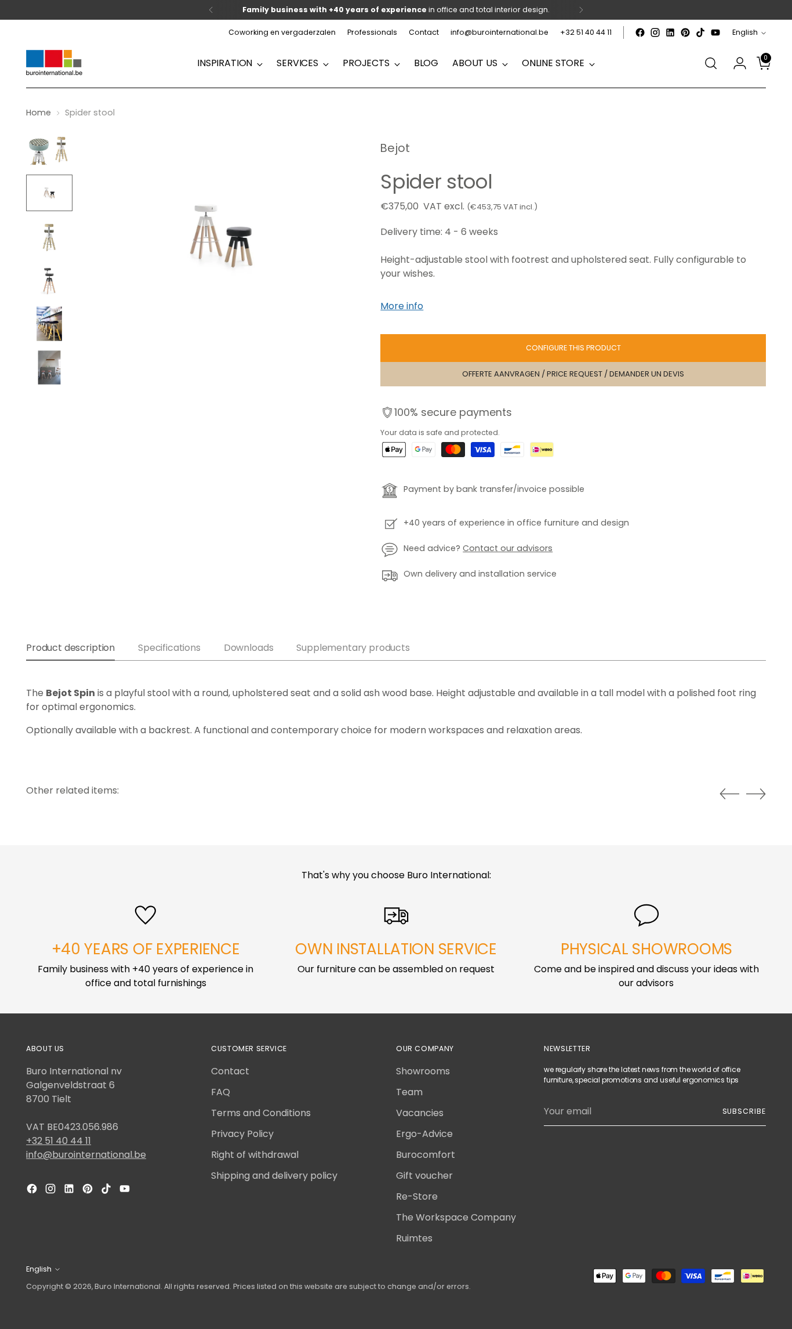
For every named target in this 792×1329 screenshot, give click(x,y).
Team (409, 1092)
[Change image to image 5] (49, 323)
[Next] (581, 10)
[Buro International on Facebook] (640, 32)
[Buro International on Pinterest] (685, 32)
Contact (230, 1071)
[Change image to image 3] (49, 236)
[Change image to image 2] (49, 193)
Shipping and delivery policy (274, 1175)
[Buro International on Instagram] (655, 32)
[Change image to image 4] (49, 280)
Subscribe (744, 1111)
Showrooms (423, 1071)
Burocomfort (425, 1154)
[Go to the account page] (735, 63)
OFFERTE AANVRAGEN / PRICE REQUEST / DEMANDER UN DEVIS (573, 373)
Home (38, 112)
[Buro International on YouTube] (715, 32)
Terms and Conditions (261, 1113)
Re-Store (417, 1196)
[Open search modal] (710, 63)
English (745, 32)
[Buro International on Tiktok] (700, 32)
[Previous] (211, 10)
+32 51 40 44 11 (58, 1140)
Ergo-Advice (424, 1133)
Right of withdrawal (255, 1154)
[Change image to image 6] (49, 367)
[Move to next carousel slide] (756, 793)
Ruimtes (414, 1238)
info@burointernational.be (86, 1154)
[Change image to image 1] (49, 149)
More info (401, 306)
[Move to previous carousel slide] (729, 794)
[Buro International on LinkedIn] (670, 32)
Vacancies (420, 1113)
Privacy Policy (242, 1133)
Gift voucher (424, 1175)
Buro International (128, 1286)
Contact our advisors (508, 548)
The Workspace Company (456, 1217)
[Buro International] (55, 63)
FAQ (220, 1092)
